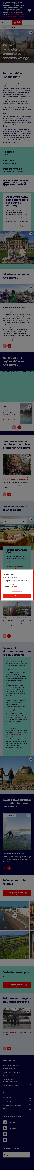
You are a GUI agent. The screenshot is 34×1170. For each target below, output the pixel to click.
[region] (17, 585)
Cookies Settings (17, 591)
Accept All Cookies (17, 595)
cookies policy (13, 586)
